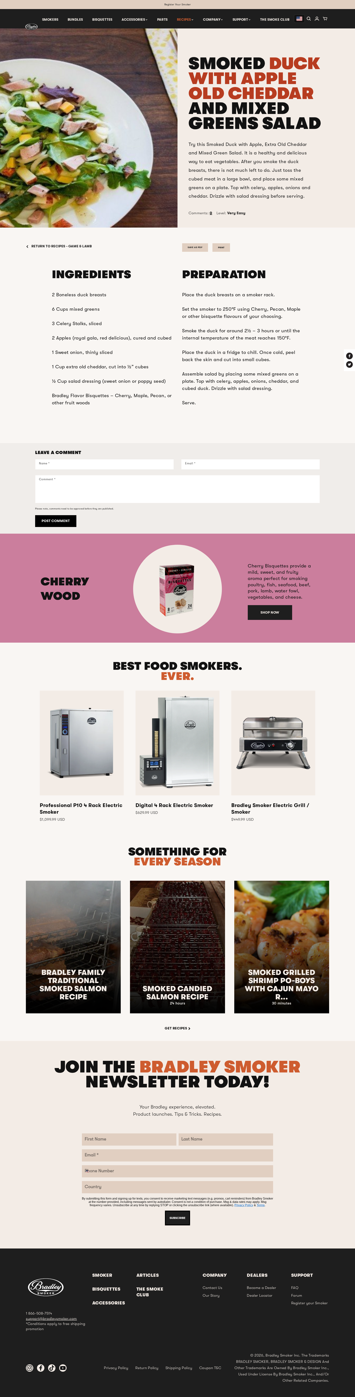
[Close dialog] (216, 609)
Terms (190, 770)
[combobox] (148, 714)
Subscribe (177, 781)
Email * (147, 681)
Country (148, 726)
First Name (151, 637)
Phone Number (155, 703)
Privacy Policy (173, 770)
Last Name (151, 659)
